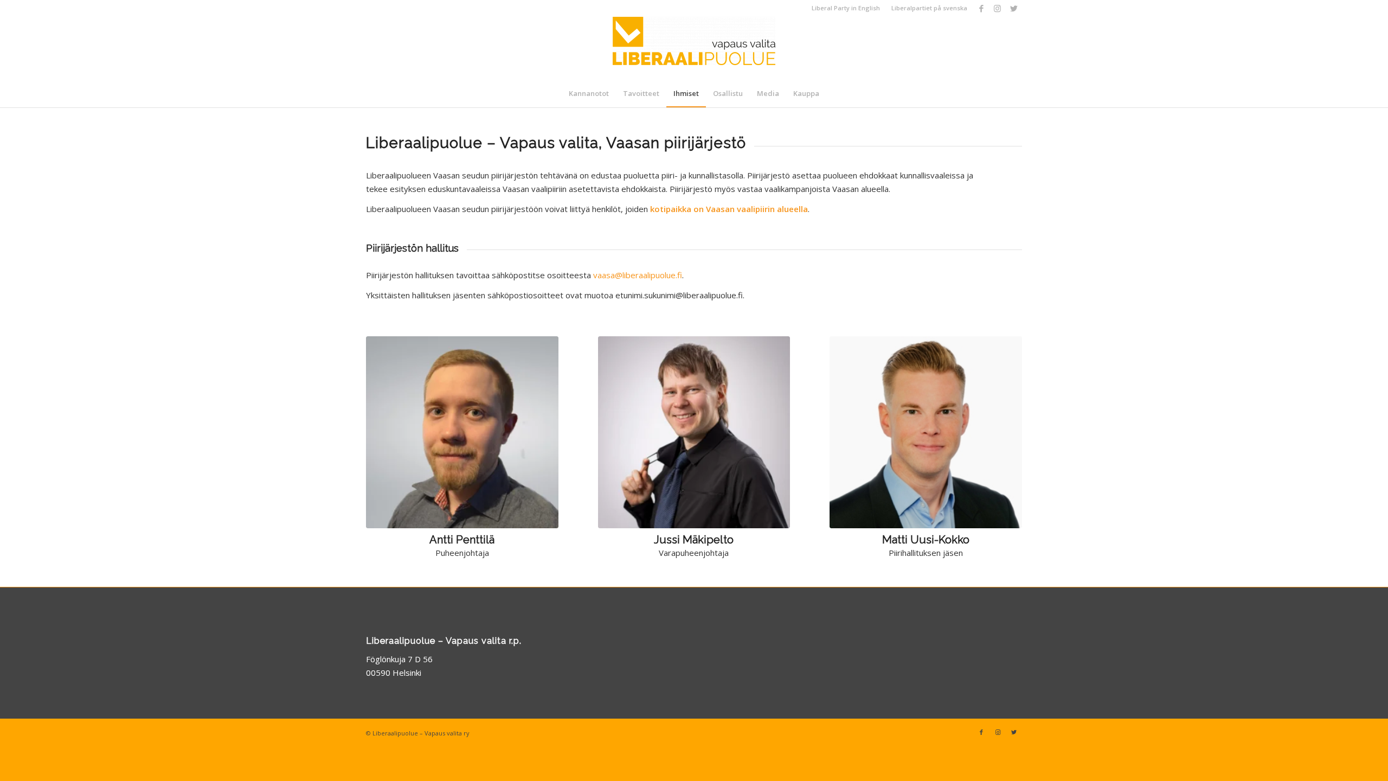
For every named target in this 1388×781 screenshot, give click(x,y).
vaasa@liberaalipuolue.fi (637, 275)
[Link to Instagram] (997, 8)
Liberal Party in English (846, 8)
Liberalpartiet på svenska (929, 8)
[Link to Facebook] (981, 8)
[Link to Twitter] (1014, 8)
